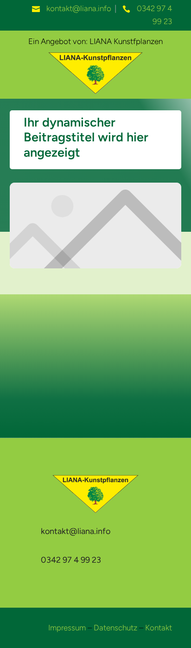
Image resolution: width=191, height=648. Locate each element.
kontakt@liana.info (78, 8)
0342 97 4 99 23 (71, 560)
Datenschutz (115, 627)
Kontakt (158, 627)
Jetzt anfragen (96, 380)
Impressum (67, 627)
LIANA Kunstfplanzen (126, 41)
